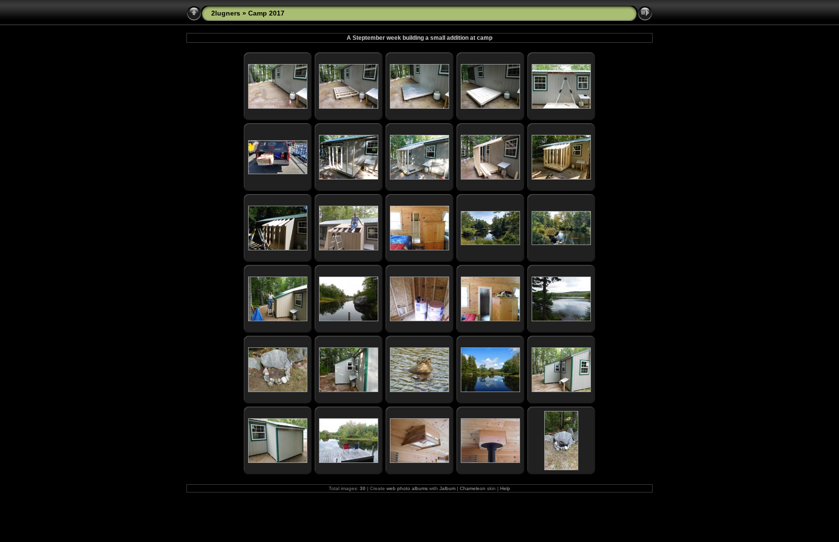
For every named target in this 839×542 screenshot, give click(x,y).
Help (505, 488)
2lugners (225, 13)
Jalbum (447, 488)
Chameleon (473, 488)
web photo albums (407, 488)
